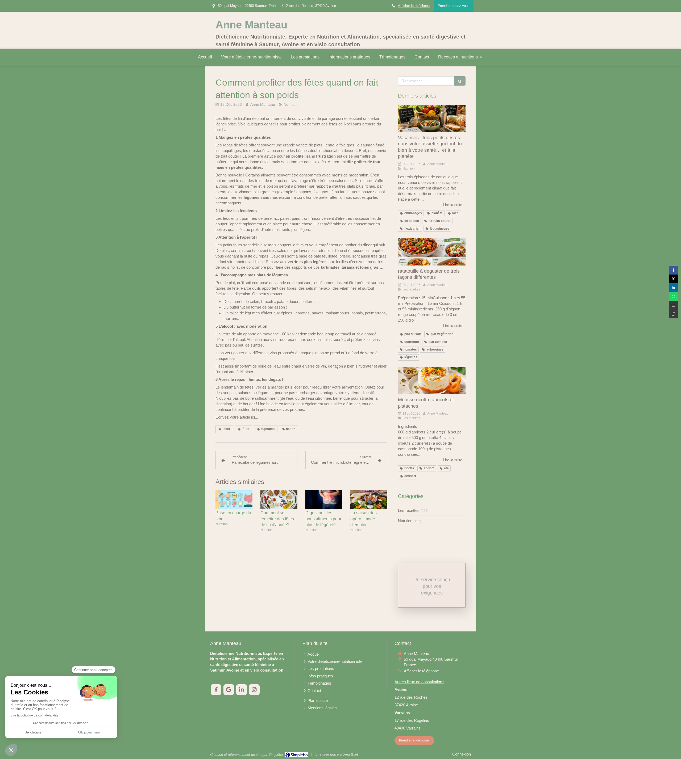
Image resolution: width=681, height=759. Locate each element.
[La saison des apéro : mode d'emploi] (368, 499)
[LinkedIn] (241, 689)
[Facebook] (216, 689)
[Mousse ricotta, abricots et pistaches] (432, 380)
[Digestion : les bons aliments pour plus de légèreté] (323, 499)
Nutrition (405, 520)
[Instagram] (254, 689)
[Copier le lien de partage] (673, 314)
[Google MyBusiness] (228, 689)
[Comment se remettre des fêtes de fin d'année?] (278, 499)
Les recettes (409, 510)
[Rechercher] (460, 81)
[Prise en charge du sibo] (233, 499)
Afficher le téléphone (414, 6)
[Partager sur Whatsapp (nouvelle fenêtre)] (673, 296)
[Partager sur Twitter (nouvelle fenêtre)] (673, 279)
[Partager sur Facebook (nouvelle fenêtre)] (673, 270)
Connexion (461, 754)
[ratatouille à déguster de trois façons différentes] (432, 251)
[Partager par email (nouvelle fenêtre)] (673, 305)
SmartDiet (350, 754)
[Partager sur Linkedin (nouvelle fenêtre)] (673, 287)
